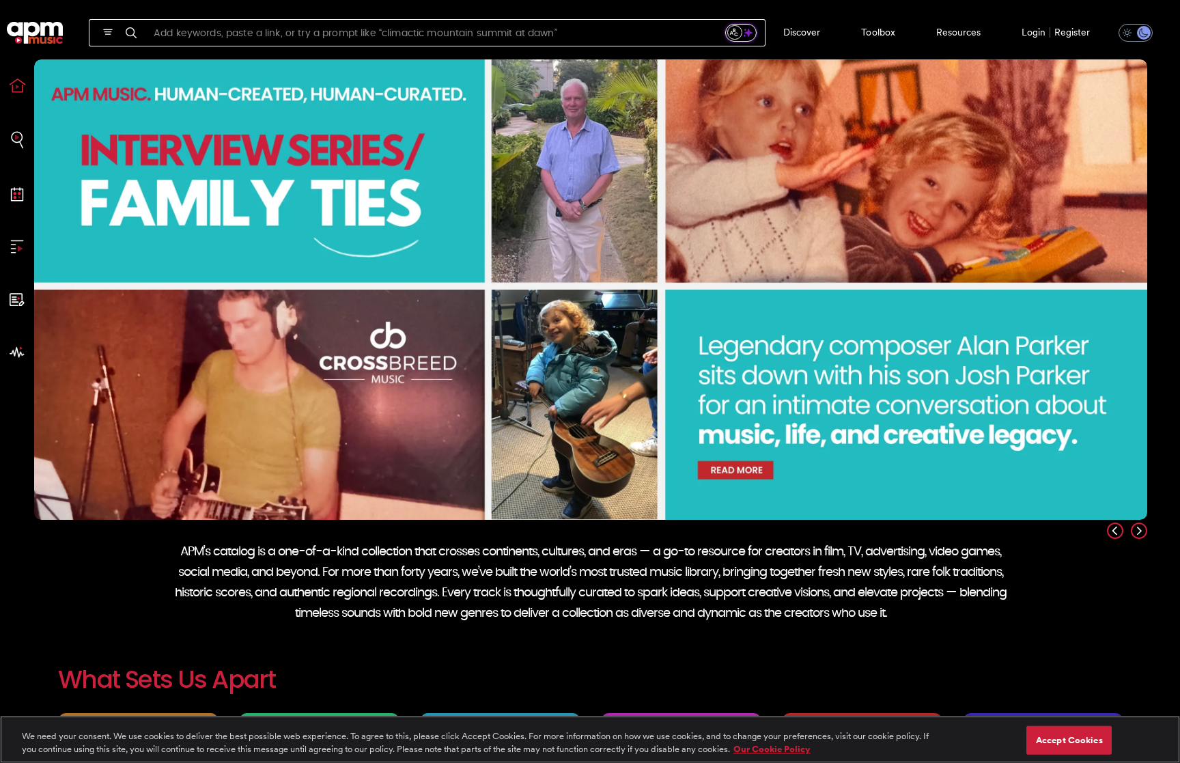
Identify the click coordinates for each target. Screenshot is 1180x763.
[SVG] (108, 32)
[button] (1127, 33)
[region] (590, 739)
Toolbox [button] (878, 32)
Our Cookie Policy (772, 749)
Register (1072, 32)
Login (1033, 32)
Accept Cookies (1069, 740)
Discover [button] (802, 32)
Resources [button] (958, 32)
